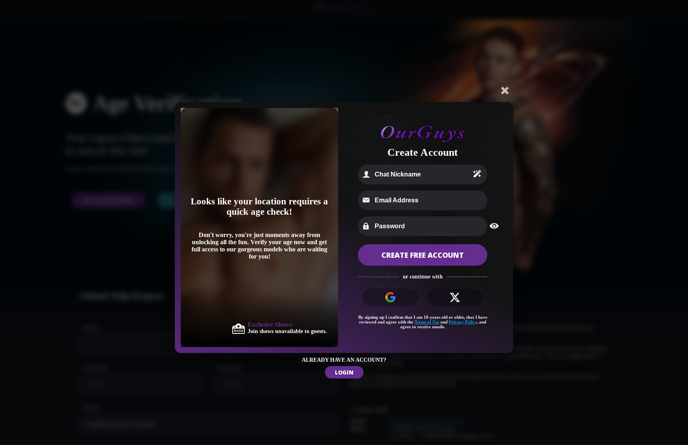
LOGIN (344, 372)
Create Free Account (422, 255)
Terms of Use (426, 322)
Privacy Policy (463, 322)
